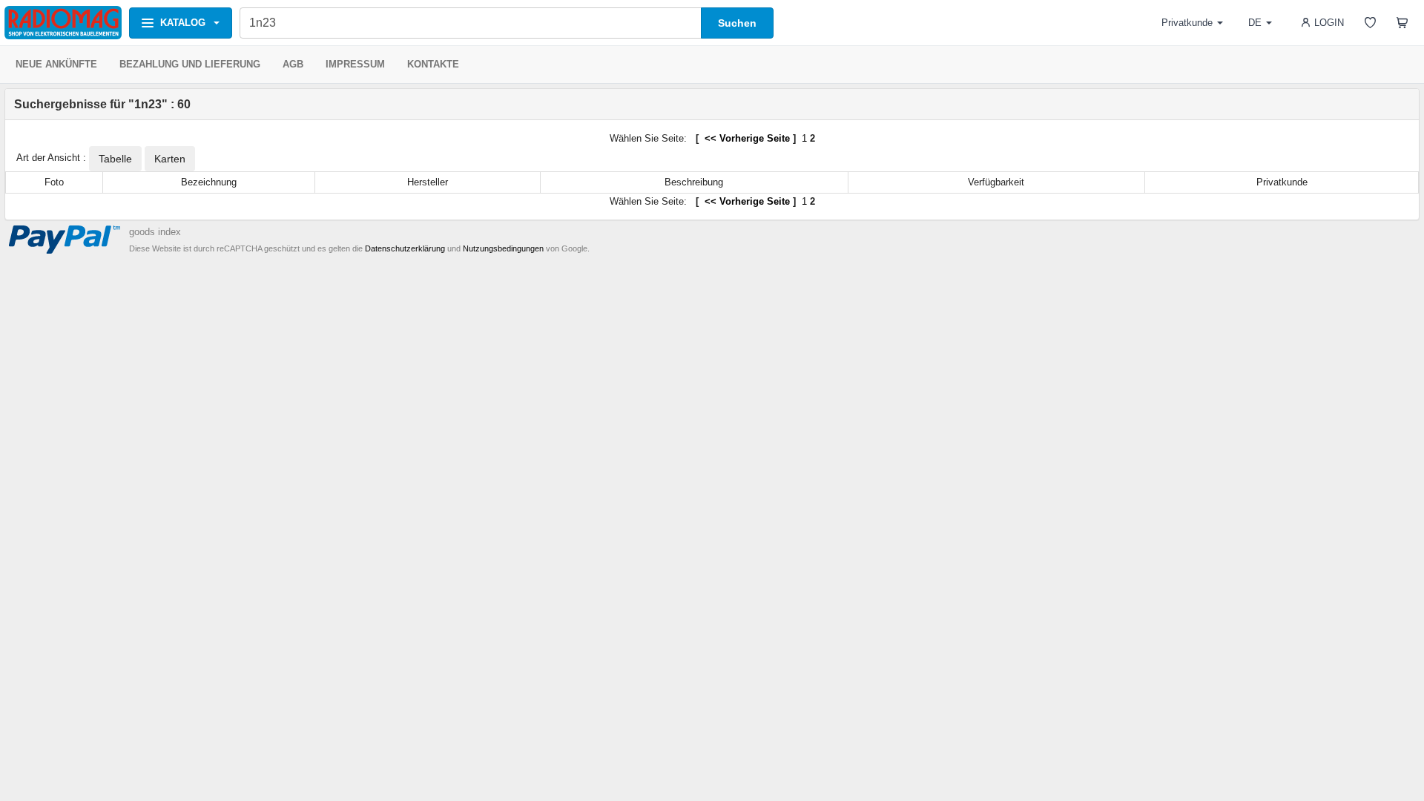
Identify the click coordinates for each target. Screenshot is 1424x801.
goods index (155, 231)
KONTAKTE (433, 64)
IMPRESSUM (355, 64)
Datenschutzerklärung (405, 248)
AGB (293, 64)
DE (1255, 22)
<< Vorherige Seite (746, 138)
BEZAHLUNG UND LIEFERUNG (189, 64)
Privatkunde (1187, 22)
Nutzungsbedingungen (503, 248)
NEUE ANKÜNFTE (56, 64)
